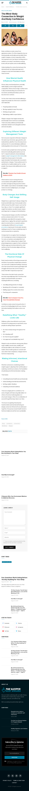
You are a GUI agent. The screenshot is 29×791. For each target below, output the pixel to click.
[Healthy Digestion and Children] (5, 730)
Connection (17, 423)
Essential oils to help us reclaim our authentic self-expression (18, 713)
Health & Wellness (6, 10)
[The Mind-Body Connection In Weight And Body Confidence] (14, 37)
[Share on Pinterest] (20, 25)
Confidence (9, 423)
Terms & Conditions (19, 780)
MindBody (4, 425)
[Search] (27, 2)
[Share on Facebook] (5, 25)
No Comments (13, 22)
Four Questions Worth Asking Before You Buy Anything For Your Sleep (13, 452)
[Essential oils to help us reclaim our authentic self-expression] (5, 713)
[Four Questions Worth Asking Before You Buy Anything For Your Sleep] (14, 442)
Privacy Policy (14, 762)
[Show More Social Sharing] (26, 25)
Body (3, 423)
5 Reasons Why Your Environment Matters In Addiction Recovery (14, 497)
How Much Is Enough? (7, 475)
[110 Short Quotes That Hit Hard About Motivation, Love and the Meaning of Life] (5, 592)
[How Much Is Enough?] (14, 465)
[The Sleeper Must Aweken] (15, 2)
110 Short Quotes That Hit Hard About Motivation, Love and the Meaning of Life (19, 591)
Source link (4, 419)
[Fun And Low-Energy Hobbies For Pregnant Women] (5, 722)
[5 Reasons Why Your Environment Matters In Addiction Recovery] (14, 487)
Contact (14, 782)
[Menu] (2, 2)
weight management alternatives (15, 156)
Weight (10, 425)
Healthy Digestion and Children (19, 728)
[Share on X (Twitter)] (13, 25)
